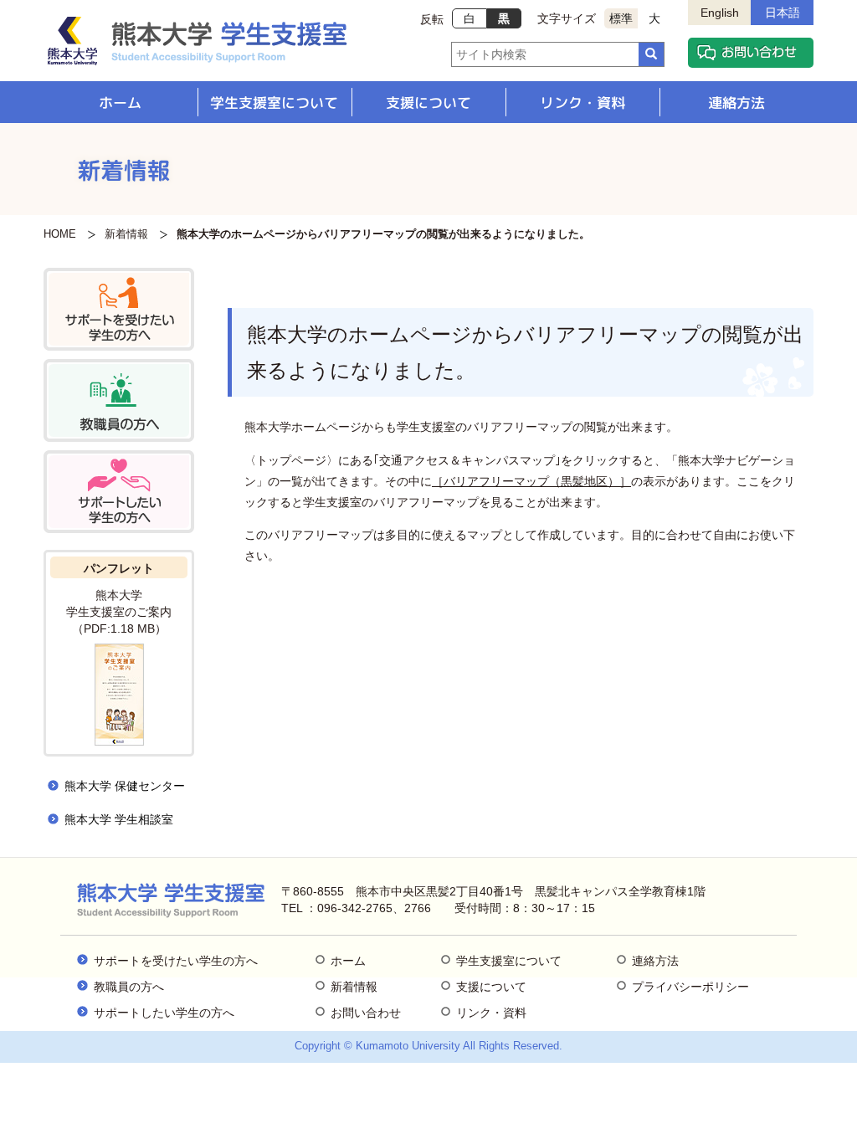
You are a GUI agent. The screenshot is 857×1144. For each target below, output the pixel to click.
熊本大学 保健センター (124, 786)
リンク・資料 (582, 102)
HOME (60, 234)
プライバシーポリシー (690, 986)
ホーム (120, 102)
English (719, 12)
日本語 (782, 12)
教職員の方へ (129, 986)
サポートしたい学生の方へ (164, 1012)
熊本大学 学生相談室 (118, 819)
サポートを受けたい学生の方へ (176, 960)
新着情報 (126, 234)
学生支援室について (274, 102)
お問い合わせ (366, 1012)
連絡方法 (736, 102)
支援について (428, 102)
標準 (621, 18)
